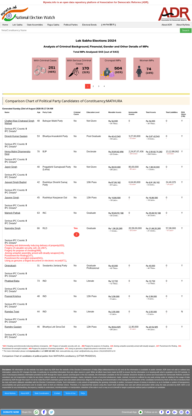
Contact (57, 393)
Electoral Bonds (89, 25)
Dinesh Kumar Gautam (16, 136)
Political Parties (71, 25)
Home (5, 25)
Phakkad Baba (12, 281)
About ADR (167, 25)
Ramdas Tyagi (12, 311)
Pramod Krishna (13, 296)
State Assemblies (35, 25)
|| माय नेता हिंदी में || (108, 25)
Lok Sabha (17, 25)
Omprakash (10, 265)
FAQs (83, 393)
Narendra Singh (13, 228)
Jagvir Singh (11, 167)
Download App (129, 412)
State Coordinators (42, 393)
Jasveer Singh (12, 197)
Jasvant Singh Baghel (16, 182)
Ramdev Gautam (13, 327)
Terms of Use (70, 393)
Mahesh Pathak (12, 213)
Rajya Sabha (53, 25)
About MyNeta (183, 25)
